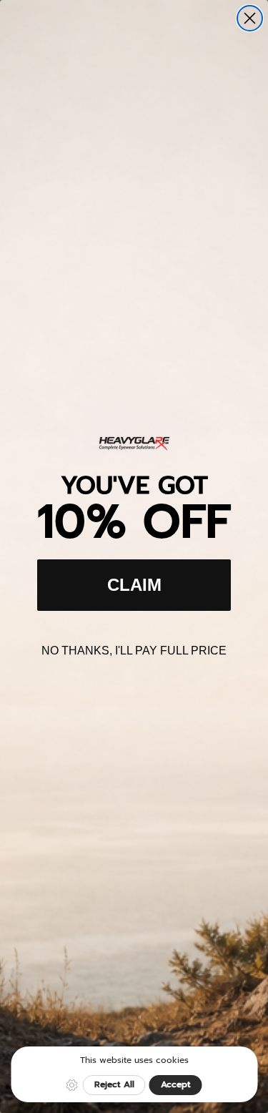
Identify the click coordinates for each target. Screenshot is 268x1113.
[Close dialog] (249, 18)
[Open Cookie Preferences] (72, 1085)
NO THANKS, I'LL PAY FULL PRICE (134, 650)
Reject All (114, 1084)
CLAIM (134, 584)
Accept (176, 1084)
